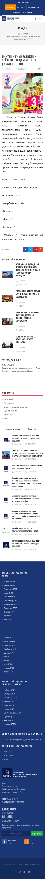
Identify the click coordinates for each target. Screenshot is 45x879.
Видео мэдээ (9, 403)
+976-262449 (24, 2)
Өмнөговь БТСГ (10, 645)
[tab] (13, 429)
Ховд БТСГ (8, 664)
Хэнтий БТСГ (9, 672)
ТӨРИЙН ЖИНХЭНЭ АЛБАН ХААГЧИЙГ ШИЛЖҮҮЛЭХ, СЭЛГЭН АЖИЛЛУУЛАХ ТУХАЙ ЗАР (26, 438)
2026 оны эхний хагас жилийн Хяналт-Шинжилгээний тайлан (27, 467)
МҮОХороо (8, 752)
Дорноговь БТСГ (10, 608)
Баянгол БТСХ (9, 701)
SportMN (18, 444)
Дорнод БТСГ (9, 612)
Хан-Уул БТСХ (9, 720)
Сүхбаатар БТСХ (10, 716)
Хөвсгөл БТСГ (9, 668)
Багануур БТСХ (9, 694)
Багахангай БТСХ (10, 698)
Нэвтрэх (16, 13)
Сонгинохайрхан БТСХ (12, 713)
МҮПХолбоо (8, 756)
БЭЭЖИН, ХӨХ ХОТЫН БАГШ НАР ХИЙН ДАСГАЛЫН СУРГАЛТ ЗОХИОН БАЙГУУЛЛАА (27, 316)
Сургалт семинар (10, 411)
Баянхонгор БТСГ (10, 589)
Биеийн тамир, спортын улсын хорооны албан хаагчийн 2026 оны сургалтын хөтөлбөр (25, 498)
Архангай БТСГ (9, 581)
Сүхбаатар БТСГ (10, 649)
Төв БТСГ (7, 657)
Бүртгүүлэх (27, 13)
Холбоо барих (33, 7)
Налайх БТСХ (9, 709)
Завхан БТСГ (9, 619)
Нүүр (18, 34)
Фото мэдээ (9, 399)
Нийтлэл (7, 418)
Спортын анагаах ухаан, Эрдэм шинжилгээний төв (23, 739)
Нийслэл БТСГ (9, 690)
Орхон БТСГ (8, 638)
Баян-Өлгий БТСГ (10, 585)
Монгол (20, 7)
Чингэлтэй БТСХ (10, 724)
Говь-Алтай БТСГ (10, 597)
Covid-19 (9, 7)
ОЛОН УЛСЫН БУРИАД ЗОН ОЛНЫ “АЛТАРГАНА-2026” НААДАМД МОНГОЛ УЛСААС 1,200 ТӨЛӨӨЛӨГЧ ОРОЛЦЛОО (28, 270)
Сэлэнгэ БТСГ (9, 653)
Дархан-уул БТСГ (10, 604)
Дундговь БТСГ (10, 616)
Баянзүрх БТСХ (10, 705)
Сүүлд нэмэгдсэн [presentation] (13, 429)
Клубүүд (7, 759)
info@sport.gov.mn (16, 802)
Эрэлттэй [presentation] (32, 429)
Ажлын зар (8, 414)
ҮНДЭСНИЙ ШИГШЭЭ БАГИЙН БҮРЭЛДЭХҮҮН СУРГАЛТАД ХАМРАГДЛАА (28, 294)
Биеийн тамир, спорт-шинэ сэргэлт (17, 407)
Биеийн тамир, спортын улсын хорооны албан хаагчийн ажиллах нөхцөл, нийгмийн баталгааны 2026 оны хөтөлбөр (26, 514)
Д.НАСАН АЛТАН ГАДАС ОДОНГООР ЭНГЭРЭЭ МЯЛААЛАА (26, 339)
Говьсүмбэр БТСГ (10, 600)
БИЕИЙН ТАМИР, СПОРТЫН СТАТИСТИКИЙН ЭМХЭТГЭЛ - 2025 (25, 529)
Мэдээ (25, 34)
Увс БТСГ (7, 660)
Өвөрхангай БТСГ (10, 641)
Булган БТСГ (8, 593)
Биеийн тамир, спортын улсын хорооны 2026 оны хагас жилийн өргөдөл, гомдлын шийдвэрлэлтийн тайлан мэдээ (26, 482)
